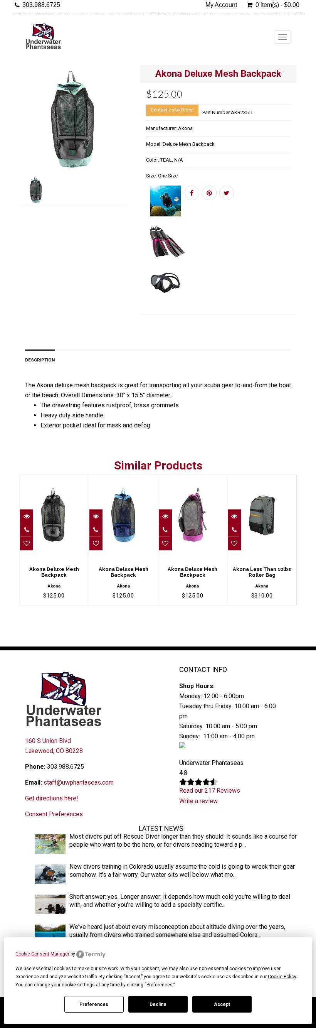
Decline (158, 1004)
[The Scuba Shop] (43, 36)
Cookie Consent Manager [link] (42, 954)
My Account (221, 5)
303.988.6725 (41, 5)
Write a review (198, 801)
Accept (222, 1004)
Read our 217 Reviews (209, 790)
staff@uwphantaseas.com (79, 782)
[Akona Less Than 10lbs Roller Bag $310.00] (262, 479)
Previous (25, 146)
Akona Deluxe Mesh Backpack (54, 571)
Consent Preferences (54, 814)
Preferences (93, 1004)
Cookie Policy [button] (282, 976)
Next (124, 146)
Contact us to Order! (172, 110)
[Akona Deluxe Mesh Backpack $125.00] (54, 479)
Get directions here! (51, 798)
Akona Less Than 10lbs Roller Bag (262, 571)
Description (40, 360)
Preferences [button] (159, 984)
